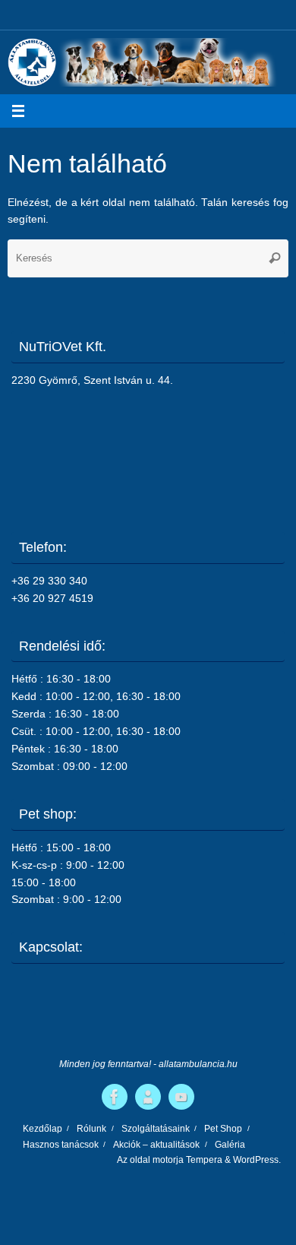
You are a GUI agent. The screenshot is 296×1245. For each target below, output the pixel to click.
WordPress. (257, 1160)
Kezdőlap (42, 1128)
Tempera (204, 1160)
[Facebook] (115, 1097)
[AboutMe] (148, 1097)
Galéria (230, 1144)
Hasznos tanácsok (61, 1144)
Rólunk (91, 1128)
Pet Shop (223, 1128)
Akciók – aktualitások (156, 1144)
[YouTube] (181, 1097)
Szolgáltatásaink (155, 1128)
